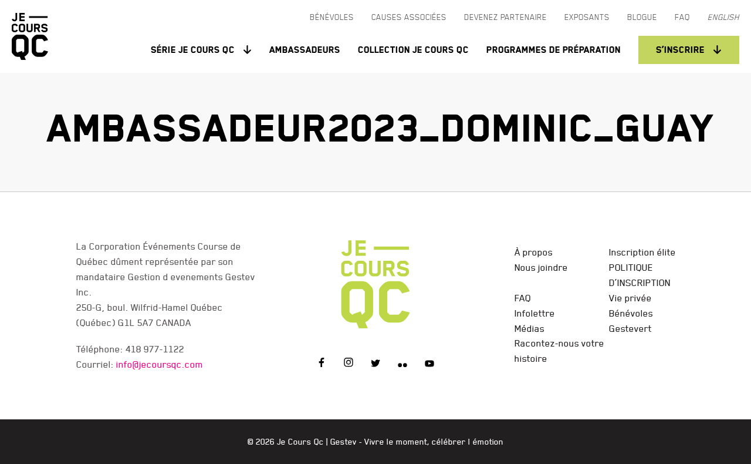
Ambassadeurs (304, 49)
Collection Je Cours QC (413, 49)
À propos (534, 252)
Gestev (343, 441)
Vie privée (630, 297)
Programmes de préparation (553, 49)
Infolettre (535, 313)
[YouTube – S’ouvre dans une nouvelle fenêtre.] (429, 364)
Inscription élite (642, 252)
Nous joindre (541, 267)
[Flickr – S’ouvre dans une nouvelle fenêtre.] (402, 364)
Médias (529, 328)
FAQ (523, 297)
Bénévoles (631, 313)
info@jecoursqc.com (159, 364)
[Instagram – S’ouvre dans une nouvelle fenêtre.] (348, 364)
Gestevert (630, 328)
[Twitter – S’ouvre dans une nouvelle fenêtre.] (375, 364)
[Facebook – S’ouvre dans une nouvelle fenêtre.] (321, 364)
